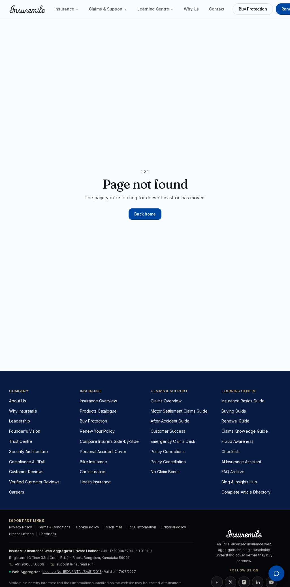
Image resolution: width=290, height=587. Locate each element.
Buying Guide (233, 411)
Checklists (230, 451)
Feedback (47, 534)
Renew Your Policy (97, 431)
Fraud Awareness (237, 441)
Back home (145, 214)
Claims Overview (166, 400)
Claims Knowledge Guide (244, 431)
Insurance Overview (98, 400)
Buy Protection (253, 9)
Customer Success (168, 431)
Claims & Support (106, 9)
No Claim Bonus (165, 471)
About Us (17, 400)
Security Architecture (28, 451)
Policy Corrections (168, 451)
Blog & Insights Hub (239, 481)
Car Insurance (92, 471)
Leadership (19, 421)
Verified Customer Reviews (34, 481)
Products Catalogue (98, 411)
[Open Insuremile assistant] (276, 573)
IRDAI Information (142, 527)
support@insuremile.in (74, 564)
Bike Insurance (93, 461)
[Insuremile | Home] (27, 9)
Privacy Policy (20, 527)
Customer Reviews (26, 471)
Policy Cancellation (168, 461)
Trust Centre (20, 441)
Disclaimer (113, 527)
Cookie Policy (87, 527)
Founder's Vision (24, 431)
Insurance (64, 9)
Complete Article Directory (245, 492)
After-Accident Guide (170, 421)
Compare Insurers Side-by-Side (109, 441)
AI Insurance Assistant (241, 461)
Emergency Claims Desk (173, 441)
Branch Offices (21, 534)
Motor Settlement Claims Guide (179, 411)
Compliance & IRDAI (27, 461)
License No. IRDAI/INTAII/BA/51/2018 (71, 571)
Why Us (191, 9)
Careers (16, 492)
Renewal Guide (235, 421)
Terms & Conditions (54, 527)
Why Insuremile (23, 411)
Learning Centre (153, 9)
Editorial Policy (174, 527)
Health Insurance (95, 481)
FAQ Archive (232, 471)
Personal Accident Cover (103, 451)
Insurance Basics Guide (243, 400)
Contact (217, 9)
